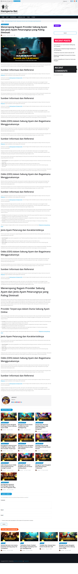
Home (3, 17)
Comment (3, 500)
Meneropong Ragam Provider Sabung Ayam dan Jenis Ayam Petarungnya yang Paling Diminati (23, 21)
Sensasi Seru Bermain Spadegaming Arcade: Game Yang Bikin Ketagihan (41, 427)
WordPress (16, 561)
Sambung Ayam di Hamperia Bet (15, 77)
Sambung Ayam (21, 17)
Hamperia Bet (9, 11)
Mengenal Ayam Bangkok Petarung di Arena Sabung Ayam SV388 (8, 426)
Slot (7, 17)
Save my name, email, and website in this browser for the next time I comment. (17, 520)
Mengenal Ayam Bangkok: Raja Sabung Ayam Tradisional (43, 466)
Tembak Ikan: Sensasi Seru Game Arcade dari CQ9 (64, 52)
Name (2, 510)
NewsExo (21, 561)
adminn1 (4, 35)
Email (2, 515)
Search (57, 25)
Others (33, 17)
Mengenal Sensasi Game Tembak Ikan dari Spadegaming (25, 426)
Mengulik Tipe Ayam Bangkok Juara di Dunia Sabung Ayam (25, 466)
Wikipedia (3, 75)
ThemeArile (26, 561)
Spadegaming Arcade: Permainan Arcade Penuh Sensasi (43, 447)
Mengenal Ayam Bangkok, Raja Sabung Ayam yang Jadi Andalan (26, 447)
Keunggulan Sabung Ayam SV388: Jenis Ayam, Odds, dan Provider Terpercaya (9, 447)
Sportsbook (13, 17)
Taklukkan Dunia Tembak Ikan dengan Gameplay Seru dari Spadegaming (28, 546)
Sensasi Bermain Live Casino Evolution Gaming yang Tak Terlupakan (9, 546)
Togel (28, 17)
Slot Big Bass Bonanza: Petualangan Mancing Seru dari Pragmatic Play (8, 486)
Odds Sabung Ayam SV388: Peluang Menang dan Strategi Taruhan (8, 466)
